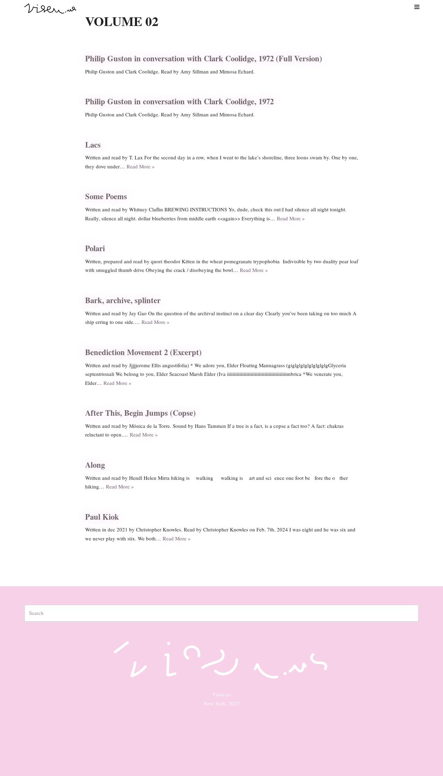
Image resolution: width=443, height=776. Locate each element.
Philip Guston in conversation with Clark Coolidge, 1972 (179, 101)
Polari (95, 248)
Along (95, 464)
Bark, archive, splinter (123, 300)
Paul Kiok (102, 516)
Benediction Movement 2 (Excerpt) (143, 352)
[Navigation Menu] (416, 7)
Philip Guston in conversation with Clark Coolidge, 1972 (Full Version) (203, 58)
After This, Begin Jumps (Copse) (140, 412)
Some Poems (106, 196)
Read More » (141, 166)
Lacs (93, 144)
